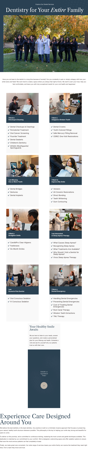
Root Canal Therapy (61, 310)
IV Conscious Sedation (19, 302)
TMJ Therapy (58, 316)
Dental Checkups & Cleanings (22, 127)
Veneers (56, 189)
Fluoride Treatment (18, 136)
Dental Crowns (59, 127)
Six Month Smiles (17, 249)
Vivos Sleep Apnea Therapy (64, 257)
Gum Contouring (60, 202)
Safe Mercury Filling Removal (65, 133)
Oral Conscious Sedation (20, 298)
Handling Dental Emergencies (65, 298)
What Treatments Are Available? (66, 249)
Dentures (14, 192)
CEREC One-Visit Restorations (65, 136)
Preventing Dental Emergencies (66, 302)
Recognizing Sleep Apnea (63, 246)
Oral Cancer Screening (19, 133)
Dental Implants (16, 195)
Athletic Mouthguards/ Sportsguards (19, 147)
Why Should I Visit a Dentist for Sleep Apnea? (66, 253)
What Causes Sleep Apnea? (64, 243)
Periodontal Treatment (19, 130)
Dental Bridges (16, 189)
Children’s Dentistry (18, 143)
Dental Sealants (16, 140)
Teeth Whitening (60, 198)
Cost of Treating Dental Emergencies (62, 306)
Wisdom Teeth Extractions (64, 313)
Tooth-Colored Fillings (62, 130)
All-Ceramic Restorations (63, 192)
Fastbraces (14, 246)
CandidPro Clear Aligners (20, 242)
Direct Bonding (59, 195)
